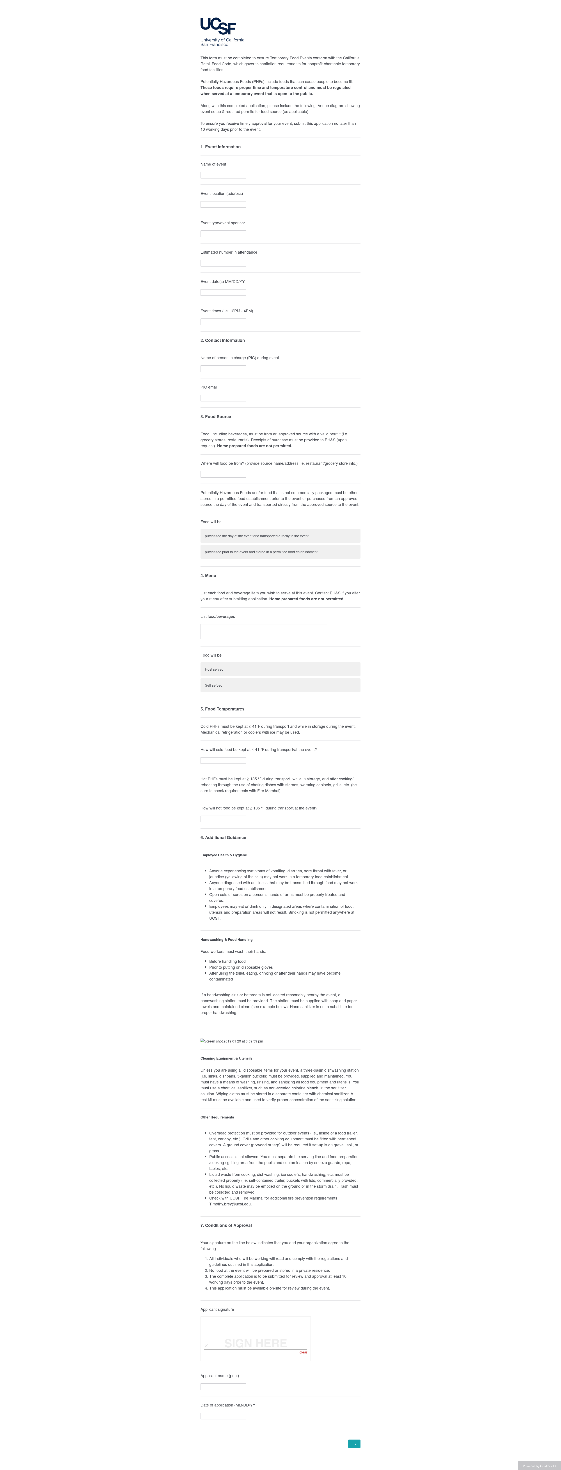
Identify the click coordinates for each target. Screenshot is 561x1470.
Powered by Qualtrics (537, 1466)
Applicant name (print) (220, 1375)
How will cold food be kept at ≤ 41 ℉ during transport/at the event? (259, 749)
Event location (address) (222, 193)
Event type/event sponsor (223, 222)
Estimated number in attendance (229, 252)
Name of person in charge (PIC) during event (240, 357)
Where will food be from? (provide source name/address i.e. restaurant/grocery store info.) (279, 463)
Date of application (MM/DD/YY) (229, 1405)
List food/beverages (218, 616)
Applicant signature (217, 1309)
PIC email (209, 387)
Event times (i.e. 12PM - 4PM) (227, 310)
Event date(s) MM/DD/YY (223, 281)
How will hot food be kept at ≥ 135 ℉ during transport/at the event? (259, 808)
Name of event (213, 164)
